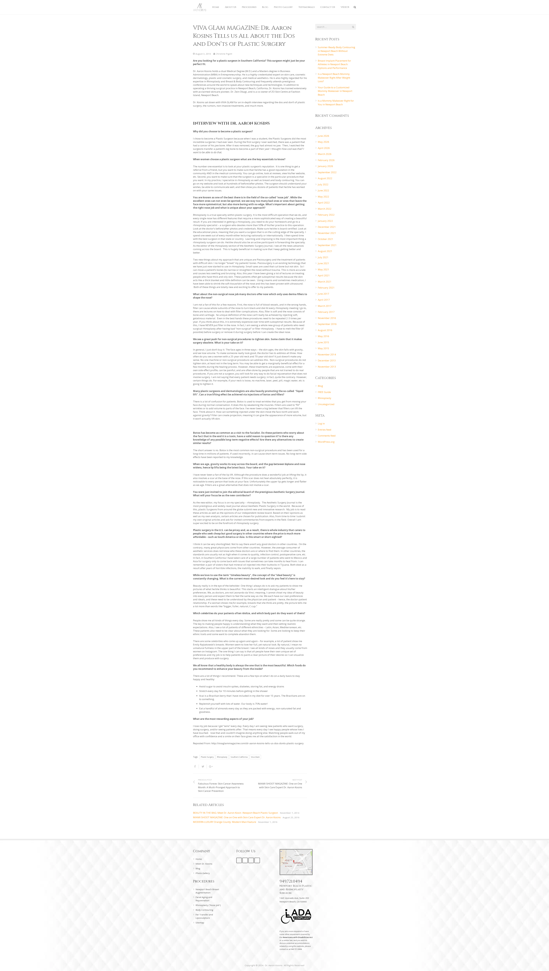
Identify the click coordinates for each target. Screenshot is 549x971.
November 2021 (327, 233)
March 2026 (324, 154)
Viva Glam (255, 757)
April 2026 (324, 148)
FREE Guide (324, 392)
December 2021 (327, 226)
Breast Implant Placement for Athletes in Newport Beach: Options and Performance (334, 64)
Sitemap (200, 922)
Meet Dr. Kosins (204, 863)
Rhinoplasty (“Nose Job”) (208, 905)
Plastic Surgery (207, 757)
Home (199, 859)
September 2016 (327, 324)
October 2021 (325, 239)
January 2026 (325, 166)
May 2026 (323, 141)
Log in (321, 423)
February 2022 (326, 214)
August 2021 (325, 251)
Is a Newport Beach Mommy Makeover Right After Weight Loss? (334, 77)
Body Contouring (204, 909)
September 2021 (327, 245)
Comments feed (327, 435)
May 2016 (323, 336)
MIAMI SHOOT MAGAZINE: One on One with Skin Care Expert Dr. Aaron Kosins (237, 817)
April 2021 (324, 275)
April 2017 (324, 299)
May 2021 (323, 269)
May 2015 (323, 348)
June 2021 (323, 263)
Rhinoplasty (222, 757)
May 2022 (323, 196)
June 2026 (323, 135)
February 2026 (326, 160)
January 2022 (325, 220)
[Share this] (196, 767)
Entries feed (324, 429)
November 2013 (327, 366)
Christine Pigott (224, 53)
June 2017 (323, 293)
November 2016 (327, 318)
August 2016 (325, 330)
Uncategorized (326, 404)
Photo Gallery (203, 873)
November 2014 (327, 354)
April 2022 (324, 202)
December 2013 (327, 360)
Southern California (239, 757)
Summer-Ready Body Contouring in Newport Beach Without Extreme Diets (336, 51)
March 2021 (324, 281)
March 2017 (324, 306)
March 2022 (324, 208)
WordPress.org (326, 441)
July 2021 (323, 257)
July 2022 (323, 184)
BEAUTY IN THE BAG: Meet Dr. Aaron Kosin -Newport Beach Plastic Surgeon (235, 812)
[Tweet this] (203, 767)
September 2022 (327, 172)
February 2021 (326, 287)
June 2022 (323, 190)
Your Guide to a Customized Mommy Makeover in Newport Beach (335, 91)
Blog (320, 386)
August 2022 (325, 178)
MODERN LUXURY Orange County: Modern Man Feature (224, 822)
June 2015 (323, 342)
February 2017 (326, 312)
